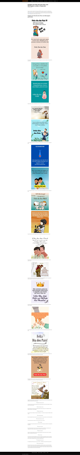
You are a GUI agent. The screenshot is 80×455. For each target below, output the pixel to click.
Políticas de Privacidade (34, 452)
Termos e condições (40, 452)
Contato (47, 452)
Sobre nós (44, 452)
